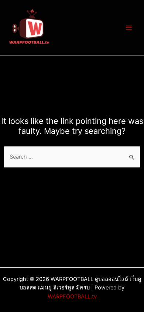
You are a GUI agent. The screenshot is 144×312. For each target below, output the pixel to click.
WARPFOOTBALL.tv (72, 296)
